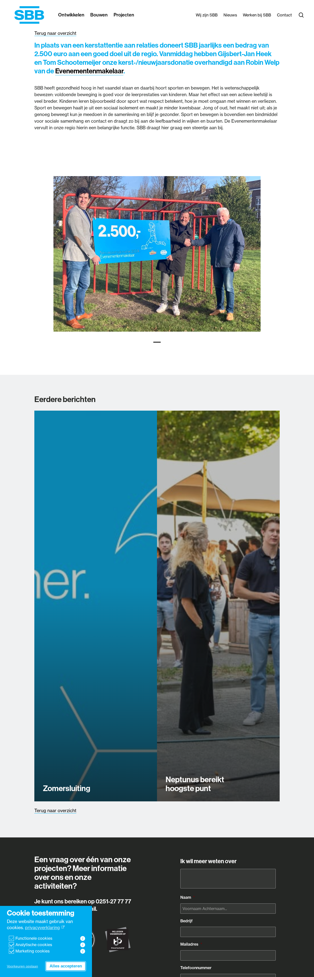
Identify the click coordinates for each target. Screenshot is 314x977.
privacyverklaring (42, 927)
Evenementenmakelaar (89, 71)
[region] (157, 254)
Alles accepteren (66, 966)
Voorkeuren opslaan (22, 966)
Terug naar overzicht (55, 33)
